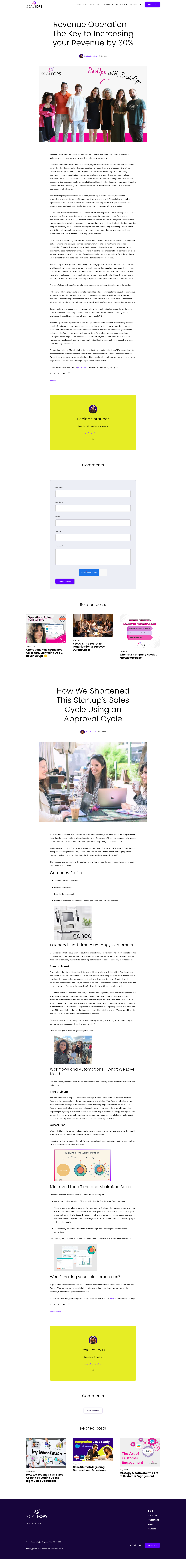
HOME (150, 1511)
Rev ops (53, 380)
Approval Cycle (55, 1311)
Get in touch (152, 1545)
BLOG (150, 1524)
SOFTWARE (106, 4)
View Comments (93, 1410)
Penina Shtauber (90, 56)
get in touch (82, 367)
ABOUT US (80, 4)
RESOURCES (134, 4)
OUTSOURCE (153, 1520)
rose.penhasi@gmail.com (93, 1364)
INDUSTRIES (120, 4)
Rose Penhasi (91, 732)
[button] (93, 923)
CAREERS (152, 1529)
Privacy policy (31, 1549)
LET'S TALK (152, 4)
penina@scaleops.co (93, 433)
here (112, 1298)
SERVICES (93, 4)
